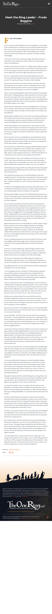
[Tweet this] (10, 452)
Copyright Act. (24, 496)
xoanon (33, 23)
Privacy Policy (29, 518)
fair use (13, 496)
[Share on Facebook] (13, 452)
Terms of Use (36, 518)
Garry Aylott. (23, 518)
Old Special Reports (14, 449)
